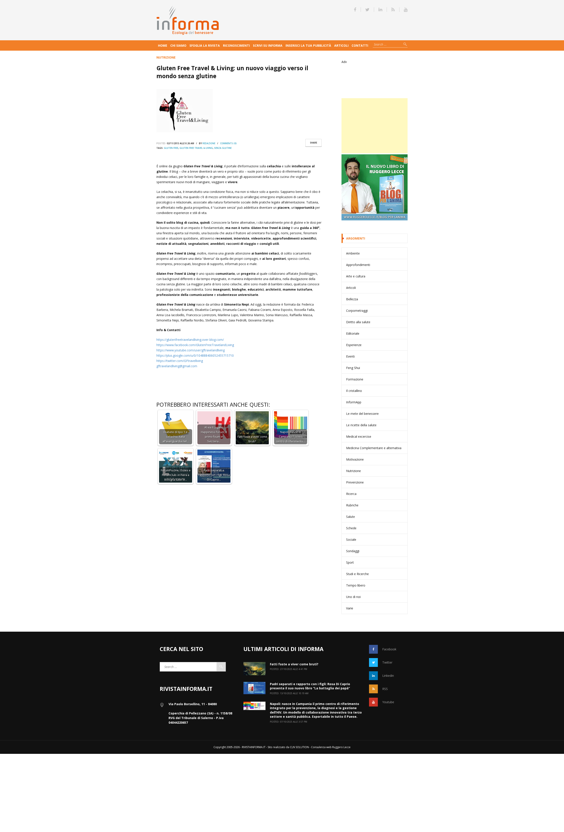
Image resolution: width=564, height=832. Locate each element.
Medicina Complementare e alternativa (373, 448)
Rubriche (352, 505)
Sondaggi (352, 551)
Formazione (354, 379)
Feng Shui (353, 368)
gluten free (171, 147)
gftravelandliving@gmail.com (176, 366)
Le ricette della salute (361, 425)
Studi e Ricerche (357, 574)
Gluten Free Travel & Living (196, 147)
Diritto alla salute (358, 322)
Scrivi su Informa (267, 45)
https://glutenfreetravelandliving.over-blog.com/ (190, 340)
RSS (385, 689)
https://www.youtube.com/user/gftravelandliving (190, 350)
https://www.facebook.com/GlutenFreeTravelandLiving (195, 345)
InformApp (353, 402)
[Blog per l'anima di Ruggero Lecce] (374, 187)
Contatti (360, 45)
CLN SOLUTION (299, 747)
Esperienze (354, 345)
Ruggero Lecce (341, 747)
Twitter (387, 662)
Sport (350, 562)
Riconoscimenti (236, 45)
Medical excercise (358, 436)
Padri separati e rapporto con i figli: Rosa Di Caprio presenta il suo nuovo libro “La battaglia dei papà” (310, 686)
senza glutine (223, 147)
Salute (350, 517)
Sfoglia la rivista (204, 45)
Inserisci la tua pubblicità (308, 45)
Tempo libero (355, 585)
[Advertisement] (374, 125)
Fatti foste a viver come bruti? (294, 664)
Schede (351, 528)
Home (162, 45)
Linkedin (388, 675)
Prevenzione (355, 482)
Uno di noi (353, 597)
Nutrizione (166, 57)
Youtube (388, 702)
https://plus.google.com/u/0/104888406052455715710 (195, 355)
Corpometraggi (357, 310)
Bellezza (352, 299)
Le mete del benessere (362, 413)
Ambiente (353, 253)
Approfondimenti (358, 265)
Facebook (389, 649)
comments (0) (228, 143)
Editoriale (352, 333)
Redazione (208, 143)
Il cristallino (354, 391)
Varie (349, 608)
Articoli (341, 45)
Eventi (350, 356)
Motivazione (355, 459)
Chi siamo (178, 45)
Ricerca (351, 494)
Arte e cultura (355, 276)
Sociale (351, 539)
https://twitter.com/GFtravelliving (179, 361)
